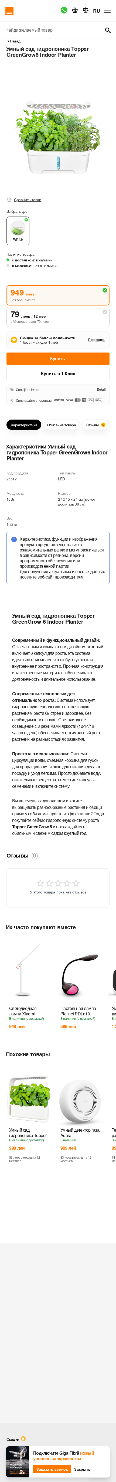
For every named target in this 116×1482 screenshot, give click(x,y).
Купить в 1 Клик (58, 373)
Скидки (12, 1439)
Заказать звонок (52, 1469)
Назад (15, 41)
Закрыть (82, 1469)
